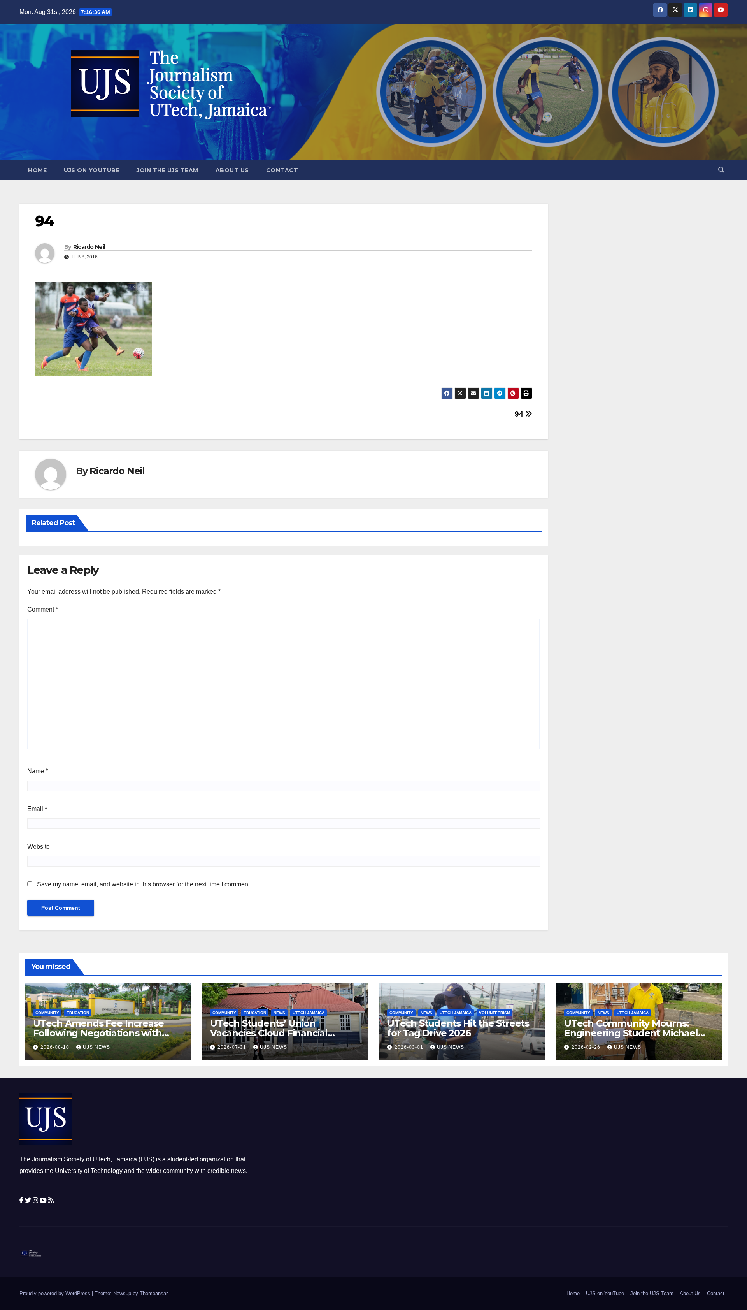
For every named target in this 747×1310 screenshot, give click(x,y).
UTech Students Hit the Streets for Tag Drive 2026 (458, 1028)
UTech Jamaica (308, 1013)
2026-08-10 (55, 1047)
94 (520, 414)
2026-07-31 (232, 1047)
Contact (282, 170)
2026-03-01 (410, 1047)
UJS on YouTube (91, 170)
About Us (232, 170)
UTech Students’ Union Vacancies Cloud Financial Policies (269, 1033)
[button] (721, 170)
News (279, 1013)
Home (37, 170)
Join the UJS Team (167, 170)
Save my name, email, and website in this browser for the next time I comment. (144, 884)
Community (47, 1013)
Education (78, 1013)
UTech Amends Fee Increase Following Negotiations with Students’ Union (98, 1033)
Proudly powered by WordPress (55, 1293)
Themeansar (153, 1293)
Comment (42, 609)
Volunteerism (494, 1013)
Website (38, 846)
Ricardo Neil (89, 246)
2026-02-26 (587, 1047)
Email (37, 808)
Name (37, 771)
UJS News (96, 1047)
